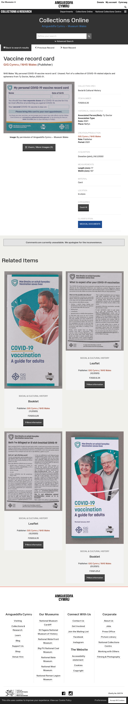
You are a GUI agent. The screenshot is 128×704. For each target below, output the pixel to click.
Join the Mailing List (78, 631)
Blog (18, 640)
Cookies (78, 665)
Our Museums (7, 2)
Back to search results (17, 47)
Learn (18, 635)
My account (111, 2)
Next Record (69, 47)
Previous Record (45, 47)
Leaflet (95, 363)
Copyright (78, 670)
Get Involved (78, 626)
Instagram (78, 642)
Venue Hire (18, 656)
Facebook (78, 637)
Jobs (108, 626)
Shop (17, 651)
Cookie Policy (65, 700)
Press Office (108, 631)
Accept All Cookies (117, 700)
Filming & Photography (108, 656)
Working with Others (108, 651)
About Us (108, 621)
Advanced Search (65, 41)
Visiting (18, 621)
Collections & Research (16, 11)
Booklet (33, 401)
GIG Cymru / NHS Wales (20, 64)
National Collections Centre (108, 11)
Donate (100, 2)
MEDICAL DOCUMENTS (90, 224)
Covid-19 (83, 207)
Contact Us (78, 621)
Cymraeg (122, 2)
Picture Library (108, 637)
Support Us (18, 646)
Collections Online (84, 11)
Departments (66, 11)
